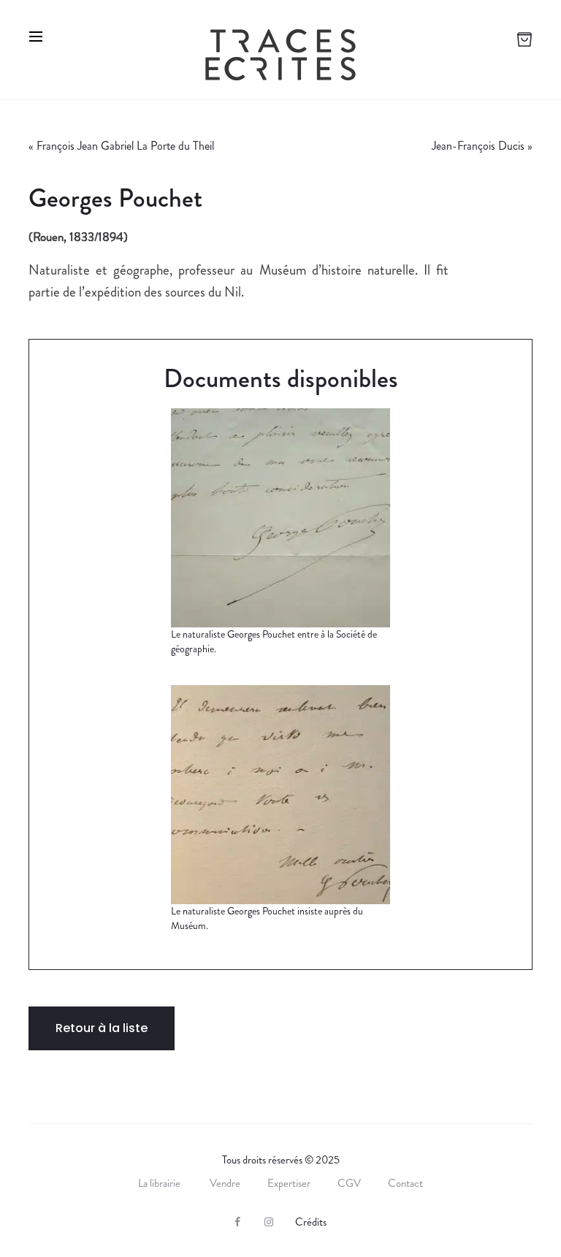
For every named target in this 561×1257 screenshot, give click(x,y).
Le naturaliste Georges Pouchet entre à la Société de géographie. (274, 641)
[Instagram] (268, 1222)
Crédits (311, 1222)
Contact (405, 1183)
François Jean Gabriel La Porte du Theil (125, 145)
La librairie (160, 1183)
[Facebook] (237, 1222)
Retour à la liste (102, 1028)
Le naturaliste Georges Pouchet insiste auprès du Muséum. (267, 918)
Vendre (225, 1183)
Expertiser (288, 1183)
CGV (349, 1183)
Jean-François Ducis (478, 145)
